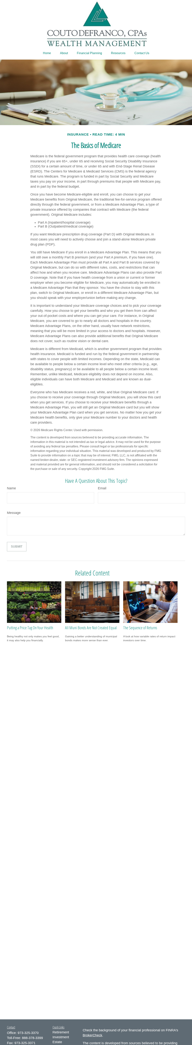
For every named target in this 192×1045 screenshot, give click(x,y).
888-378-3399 (32, 1038)
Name (11, 488)
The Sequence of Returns (140, 627)
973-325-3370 (28, 1033)
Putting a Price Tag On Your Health (30, 627)
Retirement (60, 1032)
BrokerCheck (92, 1035)
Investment (60, 1037)
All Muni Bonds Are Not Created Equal (91, 627)
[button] (47, 53)
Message (14, 513)
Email (102, 488)
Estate (57, 1042)
